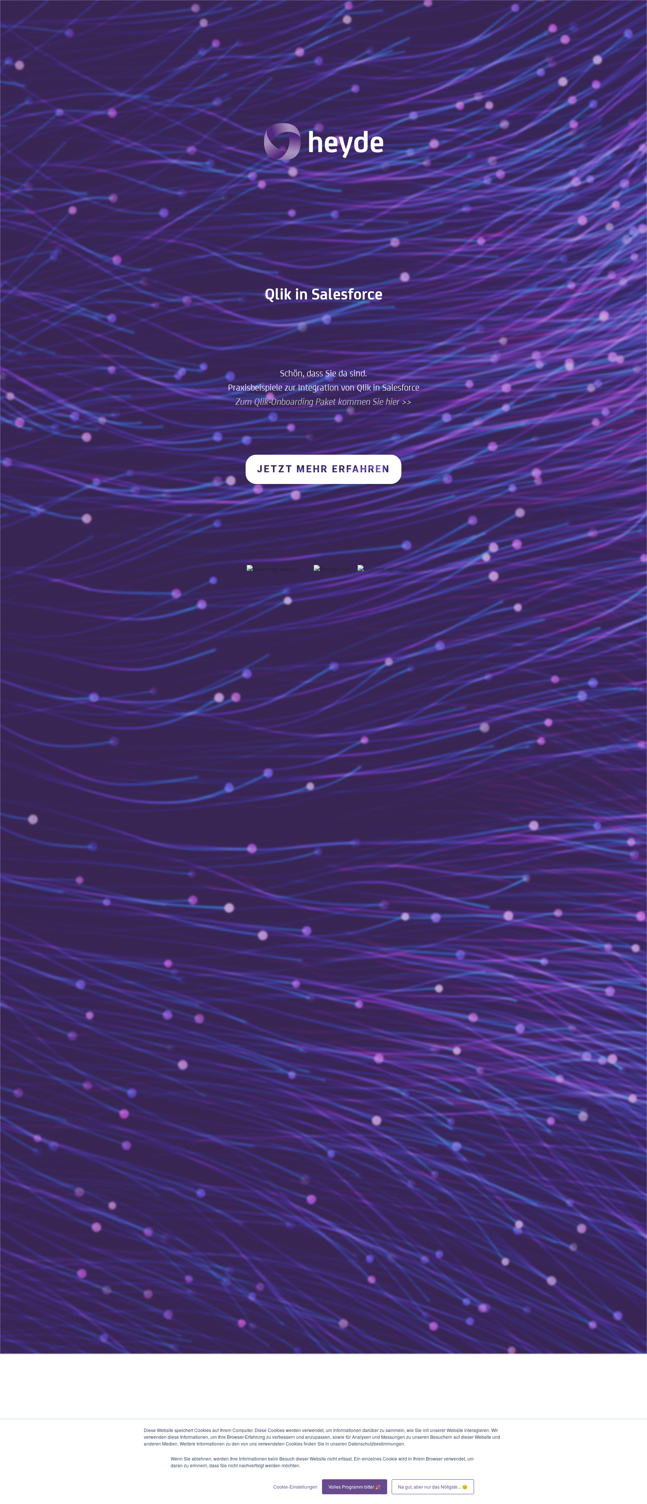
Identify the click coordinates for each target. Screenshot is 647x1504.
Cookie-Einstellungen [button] (295, 1486)
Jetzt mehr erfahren (323, 469)
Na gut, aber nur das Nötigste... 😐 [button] (433, 1486)
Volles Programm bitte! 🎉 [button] (354, 1486)
